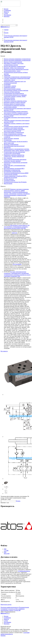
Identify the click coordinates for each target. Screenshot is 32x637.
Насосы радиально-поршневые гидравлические (17, 59)
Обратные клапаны (9, 98)
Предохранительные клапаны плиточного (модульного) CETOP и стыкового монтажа (16, 112)
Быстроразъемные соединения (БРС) (14, 168)
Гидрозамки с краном (10, 86)
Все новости (4, 351)
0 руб (6, 626)
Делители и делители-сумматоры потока (15, 101)
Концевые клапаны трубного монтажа (14, 102)
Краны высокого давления (11, 138)
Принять (3, 635)
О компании (7, 10)
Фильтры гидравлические (11, 144)
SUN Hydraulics (17, 264)
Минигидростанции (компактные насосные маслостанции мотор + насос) (16, 70)
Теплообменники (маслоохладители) (14, 146)
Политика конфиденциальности (10, 607)
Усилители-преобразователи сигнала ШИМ (16, 173)
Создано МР (17, 610)
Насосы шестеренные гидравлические (14, 66)
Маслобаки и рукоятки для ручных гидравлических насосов (13, 64)
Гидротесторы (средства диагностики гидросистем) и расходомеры (14, 152)
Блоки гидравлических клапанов (13, 134)
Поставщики (7, 15)
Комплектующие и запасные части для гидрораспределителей (15, 82)
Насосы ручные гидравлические (13, 62)
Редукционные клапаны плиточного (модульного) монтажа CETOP (14, 130)
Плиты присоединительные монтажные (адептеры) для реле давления (15, 160)
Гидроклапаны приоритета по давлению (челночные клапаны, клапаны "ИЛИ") (15, 95)
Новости (6, 12)
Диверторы (7, 75)
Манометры (7, 147)
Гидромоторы (8, 140)
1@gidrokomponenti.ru (24, 571)
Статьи (6, 13)
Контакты (6, 16)
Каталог (6, 9)
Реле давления (8, 158)
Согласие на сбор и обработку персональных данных (13, 609)
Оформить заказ (5, 628)
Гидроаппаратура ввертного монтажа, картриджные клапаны (14, 106)
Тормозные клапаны (9, 87)
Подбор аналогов (9, 179)
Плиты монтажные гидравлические (14, 132)
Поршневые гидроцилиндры (12, 170)
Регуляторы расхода (9, 99)
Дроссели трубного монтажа (12, 92)
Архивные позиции (9, 180)
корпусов (14, 232)
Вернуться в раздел (6, 604)
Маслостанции (8, 183)
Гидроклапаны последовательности (14, 93)
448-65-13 (5, 27)
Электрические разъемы (10, 174)
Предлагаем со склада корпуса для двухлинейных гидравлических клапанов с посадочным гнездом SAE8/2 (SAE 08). (16, 227)
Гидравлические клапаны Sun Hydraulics (15, 182)
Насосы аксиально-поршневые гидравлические (17, 60)
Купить (18, 501)
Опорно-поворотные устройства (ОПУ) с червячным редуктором (15, 176)
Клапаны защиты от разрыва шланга (14, 104)
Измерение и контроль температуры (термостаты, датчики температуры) (14, 155)
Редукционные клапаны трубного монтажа (16, 90)
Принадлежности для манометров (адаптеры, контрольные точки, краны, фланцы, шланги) (16, 149)
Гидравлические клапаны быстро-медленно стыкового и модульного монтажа (16, 127)
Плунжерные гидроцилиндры (12, 171)
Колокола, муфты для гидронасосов (14, 68)
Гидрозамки (7, 84)
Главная (6, 29)
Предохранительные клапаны (12, 89)
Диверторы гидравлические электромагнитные (17, 77)
